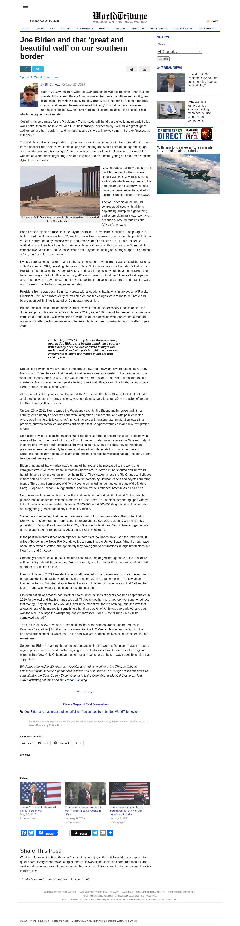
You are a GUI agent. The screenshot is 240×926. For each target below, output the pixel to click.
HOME (26, 28)
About (40, 28)
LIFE (53, 28)
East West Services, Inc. (93, 892)
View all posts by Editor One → (46, 725)
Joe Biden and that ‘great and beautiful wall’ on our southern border (69, 711)
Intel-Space (158, 28)
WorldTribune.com (127, 711)
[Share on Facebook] (26, 69)
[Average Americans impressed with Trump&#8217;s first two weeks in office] (85, 793)
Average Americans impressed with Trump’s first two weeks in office (83, 810)
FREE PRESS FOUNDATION (181, 892)
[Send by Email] (145, 69)
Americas (138, 28)
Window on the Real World (60, 892)
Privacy (114, 892)
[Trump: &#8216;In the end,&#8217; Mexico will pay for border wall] (40, 793)
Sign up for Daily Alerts (150, 892)
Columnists (85, 28)
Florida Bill (72, 680)
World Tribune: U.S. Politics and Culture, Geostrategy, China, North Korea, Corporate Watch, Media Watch (83, 921)
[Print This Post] (131, 69)
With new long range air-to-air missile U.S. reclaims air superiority (185, 149)
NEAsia (121, 28)
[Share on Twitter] (38, 69)
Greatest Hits (183, 28)
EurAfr (66, 28)
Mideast (105, 28)
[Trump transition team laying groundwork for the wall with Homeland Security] (129, 793)
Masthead (127, 892)
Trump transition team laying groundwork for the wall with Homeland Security (126, 810)
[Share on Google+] (50, 69)
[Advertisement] (188, 232)
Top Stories (206, 28)
